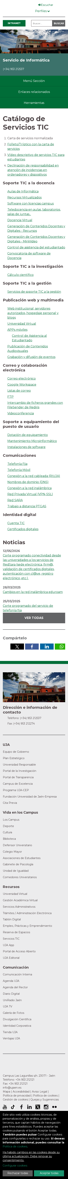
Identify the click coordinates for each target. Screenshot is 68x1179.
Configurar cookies (15, 1165)
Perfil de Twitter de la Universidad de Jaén (38, 1107)
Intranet (14, 23)
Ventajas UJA (11, 1038)
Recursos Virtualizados (24, 197)
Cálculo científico (20, 275)
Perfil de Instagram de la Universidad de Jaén (46, 1107)
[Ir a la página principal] (34, 41)
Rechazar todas (17, 1173)
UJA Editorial (11, 958)
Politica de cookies (15, 1146)
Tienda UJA (10, 1032)
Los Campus (11, 819)
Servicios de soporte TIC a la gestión (34, 291)
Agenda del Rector (15, 987)
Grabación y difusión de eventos (31, 357)
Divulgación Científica (17, 1019)
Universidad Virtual (21, 323)
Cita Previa (10, 803)
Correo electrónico (21, 378)
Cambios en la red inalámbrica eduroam (33, 592)
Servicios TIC (11, 938)
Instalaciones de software (26, 447)
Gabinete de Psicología (18, 864)
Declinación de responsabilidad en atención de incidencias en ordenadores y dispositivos (33, 170)
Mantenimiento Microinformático (32, 441)
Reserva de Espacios (16, 932)
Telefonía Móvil (18, 470)
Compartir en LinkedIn (47, 647)
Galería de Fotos (13, 1013)
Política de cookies (45, 1095)
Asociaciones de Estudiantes (21, 858)
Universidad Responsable (19, 764)
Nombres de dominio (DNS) (28, 482)
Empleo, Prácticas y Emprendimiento (27, 926)
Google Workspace (21, 384)
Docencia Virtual (19, 220)
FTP (10, 396)
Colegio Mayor (12, 851)
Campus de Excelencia (18, 783)
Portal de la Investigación (19, 771)
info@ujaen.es (12, 1087)
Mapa (6, 1091)
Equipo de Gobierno (16, 751)
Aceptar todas (49, 1173)
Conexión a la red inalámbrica (29, 488)
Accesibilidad (21, 1091)
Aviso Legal (39, 1091)
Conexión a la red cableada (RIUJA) (33, 476)
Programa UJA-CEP (16, 790)
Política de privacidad (17, 1095)
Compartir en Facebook (32, 647)
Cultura (7, 832)
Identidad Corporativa (17, 1025)
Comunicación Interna (17, 974)
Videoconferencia (20, 413)
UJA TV (7, 1006)
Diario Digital (11, 993)
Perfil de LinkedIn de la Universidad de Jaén (29, 1107)
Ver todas (34, 618)
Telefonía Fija (17, 464)
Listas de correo (19, 390)
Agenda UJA (11, 981)
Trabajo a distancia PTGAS (26, 506)
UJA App (8, 945)
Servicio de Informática (26, 60)
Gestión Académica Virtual (20, 900)
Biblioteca (9, 838)
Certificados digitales (22, 529)
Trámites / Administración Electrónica (27, 913)
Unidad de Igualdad (16, 870)
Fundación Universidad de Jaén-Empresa (30, 796)
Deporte (8, 826)
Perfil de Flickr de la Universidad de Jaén (54, 1107)
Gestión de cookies (15, 1099)
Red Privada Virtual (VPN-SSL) (30, 494)
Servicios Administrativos (19, 906)
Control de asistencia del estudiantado (36, 247)
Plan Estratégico (14, 758)
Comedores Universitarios (20, 877)
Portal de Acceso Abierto (19, 951)
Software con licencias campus (30, 203)
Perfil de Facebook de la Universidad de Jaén (21, 1107)
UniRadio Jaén (12, 1000)
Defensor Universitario (17, 845)
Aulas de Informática (23, 191)
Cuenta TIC (16, 523)
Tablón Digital (12, 919)
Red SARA (15, 500)
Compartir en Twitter (17, 647)
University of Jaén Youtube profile (5, 1107)
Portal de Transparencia (18, 777)
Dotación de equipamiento (27, 435)
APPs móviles (17, 330)
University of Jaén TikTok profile (13, 1107)
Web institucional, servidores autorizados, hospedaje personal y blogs (33, 313)
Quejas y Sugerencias (44, 1099)
